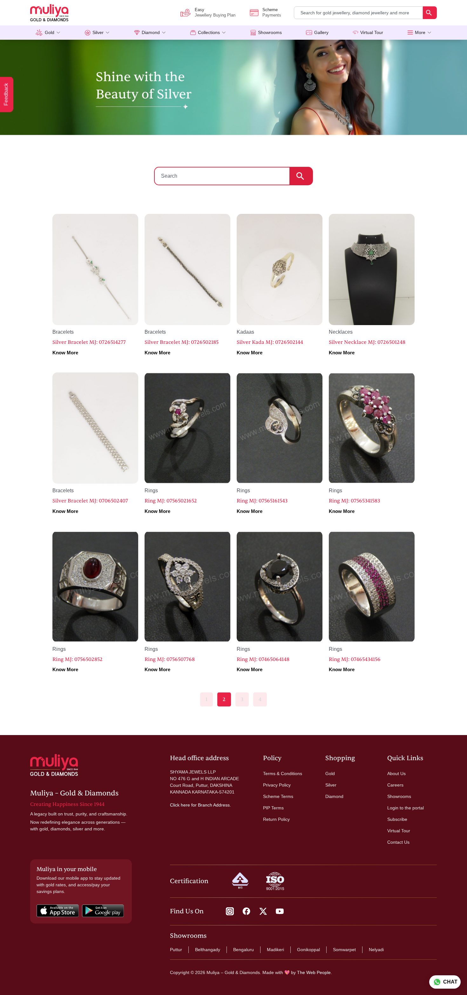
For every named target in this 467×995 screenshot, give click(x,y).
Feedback (6, 94)
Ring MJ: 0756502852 (77, 659)
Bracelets (63, 332)
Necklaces (341, 332)
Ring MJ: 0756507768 (170, 659)
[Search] (430, 12)
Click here (180, 805)
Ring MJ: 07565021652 (171, 501)
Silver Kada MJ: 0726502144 (270, 342)
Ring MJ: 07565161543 (262, 501)
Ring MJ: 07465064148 (263, 659)
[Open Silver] (107, 32)
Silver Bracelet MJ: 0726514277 (89, 342)
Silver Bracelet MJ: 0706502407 (90, 501)
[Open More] (429, 32)
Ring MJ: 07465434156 (355, 659)
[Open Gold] (58, 32)
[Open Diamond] (163, 32)
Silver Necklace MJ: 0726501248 (367, 342)
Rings (151, 490)
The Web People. (314, 972)
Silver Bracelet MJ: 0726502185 (182, 342)
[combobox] (358, 12)
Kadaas (245, 332)
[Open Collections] (223, 32)
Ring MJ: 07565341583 (354, 501)
